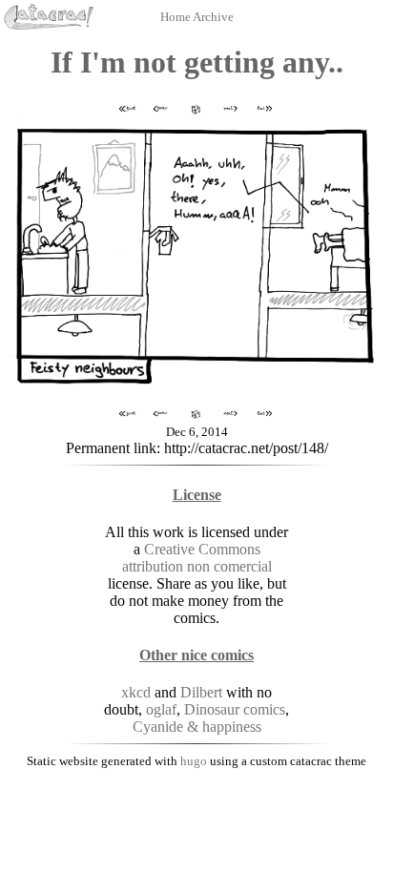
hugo (193, 761)
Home (176, 17)
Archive (213, 17)
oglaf (161, 709)
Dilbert (201, 692)
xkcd (136, 692)
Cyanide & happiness (197, 726)
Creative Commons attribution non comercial (197, 557)
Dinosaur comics (234, 709)
